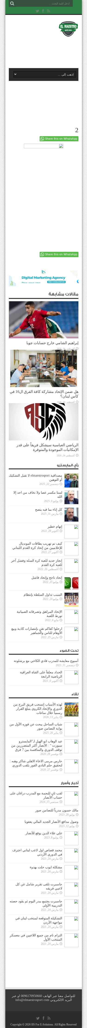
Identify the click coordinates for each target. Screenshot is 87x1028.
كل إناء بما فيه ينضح (48, 509)
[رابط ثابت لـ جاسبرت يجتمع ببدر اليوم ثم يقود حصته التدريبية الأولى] (71, 906)
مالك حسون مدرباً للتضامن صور (56, 810)
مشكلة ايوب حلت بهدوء (46, 867)
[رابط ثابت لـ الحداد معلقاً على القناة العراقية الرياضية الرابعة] (71, 677)
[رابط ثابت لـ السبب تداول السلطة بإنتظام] (71, 600)
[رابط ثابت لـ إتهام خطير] (71, 532)
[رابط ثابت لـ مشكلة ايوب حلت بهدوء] (71, 872)
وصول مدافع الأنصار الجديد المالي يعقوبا (51, 822)
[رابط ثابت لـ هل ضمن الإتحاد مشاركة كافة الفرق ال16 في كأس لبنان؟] (43, 368)
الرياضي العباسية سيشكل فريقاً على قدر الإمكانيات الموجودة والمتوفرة (47, 447)
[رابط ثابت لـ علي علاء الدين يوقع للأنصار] (71, 838)
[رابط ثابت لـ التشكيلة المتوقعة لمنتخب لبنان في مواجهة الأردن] (71, 923)
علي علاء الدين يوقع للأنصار (44, 833)
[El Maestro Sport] (43, 29)
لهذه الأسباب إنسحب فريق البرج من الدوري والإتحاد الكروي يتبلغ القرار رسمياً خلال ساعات (37, 709)
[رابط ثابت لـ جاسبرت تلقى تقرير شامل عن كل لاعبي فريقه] (71, 889)
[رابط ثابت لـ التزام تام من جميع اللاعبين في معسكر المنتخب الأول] (71, 940)
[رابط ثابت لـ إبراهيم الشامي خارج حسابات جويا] (43, 320)
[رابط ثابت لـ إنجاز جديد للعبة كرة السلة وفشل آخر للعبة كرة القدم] (71, 566)
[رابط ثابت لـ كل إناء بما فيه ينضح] (71, 515)
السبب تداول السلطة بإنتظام (43, 594)
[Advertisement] (46, 50)
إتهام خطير (55, 526)
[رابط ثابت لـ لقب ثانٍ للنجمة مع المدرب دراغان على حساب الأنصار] (71, 798)
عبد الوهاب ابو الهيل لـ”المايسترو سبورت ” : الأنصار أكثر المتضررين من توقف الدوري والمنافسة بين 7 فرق (36, 745)
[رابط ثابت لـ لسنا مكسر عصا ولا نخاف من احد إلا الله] (71, 498)
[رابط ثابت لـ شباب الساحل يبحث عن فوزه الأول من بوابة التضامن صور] (71, 729)
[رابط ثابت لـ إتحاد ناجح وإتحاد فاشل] (71, 583)
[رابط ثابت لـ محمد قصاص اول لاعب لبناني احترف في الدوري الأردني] (71, 855)
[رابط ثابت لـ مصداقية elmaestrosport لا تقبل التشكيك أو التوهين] (71, 481)
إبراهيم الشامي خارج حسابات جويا (52, 343)
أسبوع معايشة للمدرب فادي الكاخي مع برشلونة (44, 661)
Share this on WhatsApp (61, 138)
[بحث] (12, 3)
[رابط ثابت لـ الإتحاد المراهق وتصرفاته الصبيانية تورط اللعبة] (71, 617)
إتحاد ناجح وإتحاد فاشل (46, 577)
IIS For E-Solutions (42, 1024)
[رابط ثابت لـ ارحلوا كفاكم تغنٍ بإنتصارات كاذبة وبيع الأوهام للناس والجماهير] (71, 634)
